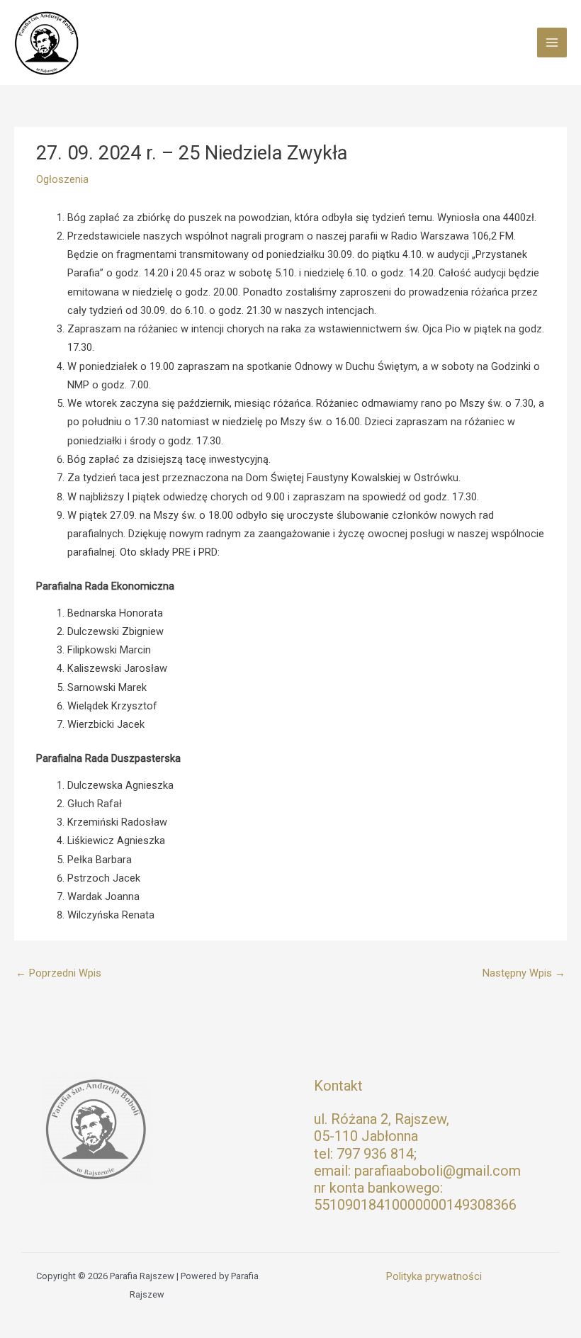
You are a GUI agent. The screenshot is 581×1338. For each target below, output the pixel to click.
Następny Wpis (524, 973)
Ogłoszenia (62, 179)
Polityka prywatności (434, 1276)
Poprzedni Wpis (58, 973)
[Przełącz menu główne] (552, 42)
